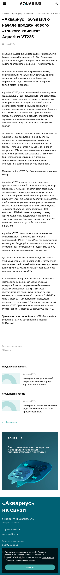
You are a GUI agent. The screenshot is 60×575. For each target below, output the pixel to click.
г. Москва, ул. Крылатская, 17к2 (18, 519)
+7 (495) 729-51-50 (11, 529)
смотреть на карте (10, 522)
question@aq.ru (10, 534)
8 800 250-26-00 (10, 545)
